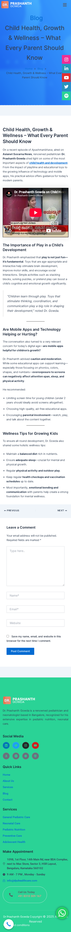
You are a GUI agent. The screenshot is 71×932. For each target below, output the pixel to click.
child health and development (48, 163)
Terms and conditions (16, 925)
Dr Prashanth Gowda (16, 916)
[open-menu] (65, 4)
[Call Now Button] (9, 924)
